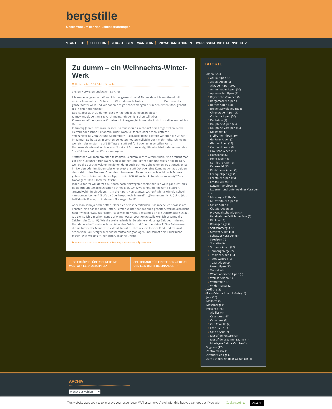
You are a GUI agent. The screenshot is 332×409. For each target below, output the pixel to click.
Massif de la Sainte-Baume (227, 339)
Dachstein (216, 120)
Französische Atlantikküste (223, 293)
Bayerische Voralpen (223, 97)
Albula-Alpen (218, 81)
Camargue (216, 320)
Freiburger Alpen (221, 135)
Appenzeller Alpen (222, 93)
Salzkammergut (220, 228)
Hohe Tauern (218, 158)
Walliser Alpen (219, 278)
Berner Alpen (218, 105)
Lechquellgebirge (221, 174)
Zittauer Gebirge (216, 355)
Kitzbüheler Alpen (221, 170)
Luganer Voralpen (221, 185)
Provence (212, 309)
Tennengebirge (220, 251)
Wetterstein (217, 282)
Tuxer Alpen (218, 262)
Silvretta (215, 243)
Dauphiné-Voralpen (222, 128)
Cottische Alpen (220, 116)
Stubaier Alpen (219, 247)
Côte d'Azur (217, 332)
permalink (145, 242)
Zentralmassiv (215, 351)
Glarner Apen (218, 143)
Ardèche (211, 289)
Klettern (98, 43)
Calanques (217, 316)
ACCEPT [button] (256, 402)
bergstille (91, 15)
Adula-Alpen (218, 78)
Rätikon (215, 220)
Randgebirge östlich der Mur (228, 216)
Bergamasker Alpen (222, 101)
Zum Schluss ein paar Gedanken (92, 242)
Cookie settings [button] (235, 402)
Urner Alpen (218, 266)
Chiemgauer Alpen (222, 112)
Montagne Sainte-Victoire (226, 343)
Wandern (145, 43)
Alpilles (215, 312)
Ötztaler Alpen (219, 208)
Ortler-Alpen (218, 205)
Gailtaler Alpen (219, 139)
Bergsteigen (121, 43)
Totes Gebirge (219, 258)
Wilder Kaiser (218, 285)
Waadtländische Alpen (224, 274)
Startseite (75, 43)
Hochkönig (217, 155)
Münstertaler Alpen (222, 201)
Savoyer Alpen (219, 232)
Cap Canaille (218, 324)
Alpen (117, 242)
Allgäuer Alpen (219, 85)
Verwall (215, 270)
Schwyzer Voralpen (222, 235)
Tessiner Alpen (219, 255)
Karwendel (217, 166)
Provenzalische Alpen (224, 212)
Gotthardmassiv (220, 147)
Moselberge (214, 305)
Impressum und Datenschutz (221, 43)
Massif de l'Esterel (222, 335)
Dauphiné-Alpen (220, 124)
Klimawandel (128, 242)
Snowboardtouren (175, 43)
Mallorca (211, 301)
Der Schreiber (108, 84)
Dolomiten (216, 132)
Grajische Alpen (220, 151)
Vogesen (211, 347)
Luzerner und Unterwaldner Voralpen (234, 189)
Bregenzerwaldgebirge (224, 108)
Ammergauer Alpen (222, 89)
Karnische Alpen (220, 162)
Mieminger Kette (221, 197)
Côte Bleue (217, 328)
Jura (209, 297)
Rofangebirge (218, 224)
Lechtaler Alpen (220, 178)
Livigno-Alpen (219, 182)
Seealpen (216, 239)
